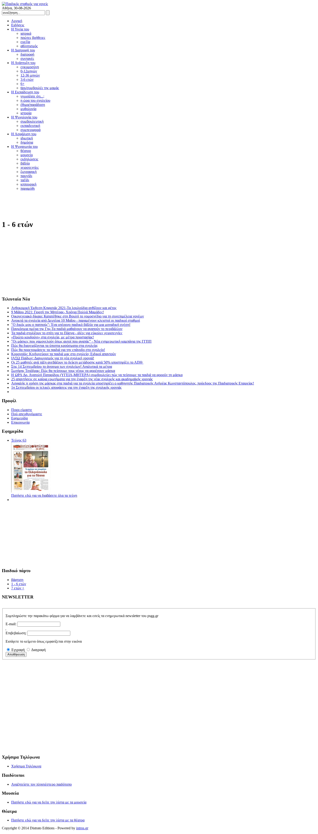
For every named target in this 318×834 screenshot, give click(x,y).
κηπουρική (28, 184)
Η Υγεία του (20, 29)
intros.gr (82, 828)
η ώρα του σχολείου (35, 100)
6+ (22, 84)
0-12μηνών (28, 71)
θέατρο (25, 151)
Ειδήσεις (17, 25)
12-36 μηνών (30, 75)
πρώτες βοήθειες (32, 38)
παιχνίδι (26, 176)
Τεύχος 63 (18, 440)
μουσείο (26, 155)
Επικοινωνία (20, 422)
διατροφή (27, 54)
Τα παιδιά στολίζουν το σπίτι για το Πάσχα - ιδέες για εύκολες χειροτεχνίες (66, 333)
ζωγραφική (28, 172)
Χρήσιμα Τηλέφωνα (26, 766)
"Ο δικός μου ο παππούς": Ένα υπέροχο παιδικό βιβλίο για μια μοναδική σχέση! (70, 325)
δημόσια (26, 142)
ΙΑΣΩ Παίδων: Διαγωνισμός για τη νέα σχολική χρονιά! (52, 358)
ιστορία (25, 113)
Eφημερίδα (19, 418)
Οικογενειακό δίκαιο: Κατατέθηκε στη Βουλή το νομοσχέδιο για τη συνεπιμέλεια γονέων (77, 316)
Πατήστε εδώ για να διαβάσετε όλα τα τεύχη (44, 495)
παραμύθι (27, 188)
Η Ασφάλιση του (23, 134)
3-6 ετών (27, 79)
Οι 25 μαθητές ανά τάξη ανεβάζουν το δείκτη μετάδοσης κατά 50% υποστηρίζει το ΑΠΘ (77, 362)
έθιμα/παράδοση (32, 105)
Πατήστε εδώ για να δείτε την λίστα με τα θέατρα (48, 820)
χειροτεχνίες (29, 167)
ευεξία (25, 42)
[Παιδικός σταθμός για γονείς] (25, 4)
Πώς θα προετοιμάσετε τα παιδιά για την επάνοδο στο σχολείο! (58, 350)
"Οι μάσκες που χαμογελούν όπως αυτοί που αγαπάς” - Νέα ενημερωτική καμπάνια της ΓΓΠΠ (81, 341)
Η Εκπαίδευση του (25, 92)
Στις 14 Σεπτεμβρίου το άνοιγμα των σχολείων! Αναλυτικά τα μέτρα (61, 366)
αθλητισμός (29, 46)
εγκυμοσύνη (29, 67)
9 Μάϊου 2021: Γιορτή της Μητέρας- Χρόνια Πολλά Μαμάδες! (57, 312)
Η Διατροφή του (23, 50)
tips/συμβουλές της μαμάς (39, 88)
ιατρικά (25, 33)
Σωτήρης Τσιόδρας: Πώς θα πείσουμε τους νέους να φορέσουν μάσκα (63, 371)
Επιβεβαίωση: (16, 633)
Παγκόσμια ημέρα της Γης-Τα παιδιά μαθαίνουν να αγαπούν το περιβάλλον (66, 329)
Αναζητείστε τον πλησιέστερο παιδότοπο (41, 784)
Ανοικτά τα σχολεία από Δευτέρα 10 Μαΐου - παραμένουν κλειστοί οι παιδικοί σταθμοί (75, 320)
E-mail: (11, 624)
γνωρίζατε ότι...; (32, 96)
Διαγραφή (38, 650)
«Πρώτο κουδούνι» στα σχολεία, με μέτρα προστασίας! (52, 337)
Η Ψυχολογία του (24, 117)
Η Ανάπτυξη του (23, 63)
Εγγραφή (18, 650)
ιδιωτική (26, 138)
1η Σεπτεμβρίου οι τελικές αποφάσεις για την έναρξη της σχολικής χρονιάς (66, 387)
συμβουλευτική (32, 121)
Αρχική (16, 21)
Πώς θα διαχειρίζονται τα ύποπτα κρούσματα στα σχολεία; (54, 346)
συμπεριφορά (30, 130)
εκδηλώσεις (29, 159)
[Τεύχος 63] (31, 491)
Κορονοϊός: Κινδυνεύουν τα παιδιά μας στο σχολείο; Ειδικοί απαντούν (63, 354)
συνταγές (27, 59)
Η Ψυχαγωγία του (24, 147)
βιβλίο (25, 163)
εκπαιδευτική (30, 126)
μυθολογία (28, 109)
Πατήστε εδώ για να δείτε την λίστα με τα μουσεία (48, 802)
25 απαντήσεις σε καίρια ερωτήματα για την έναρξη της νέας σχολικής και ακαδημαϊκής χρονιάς (82, 379)
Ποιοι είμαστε (21, 410)
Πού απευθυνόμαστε (26, 414)
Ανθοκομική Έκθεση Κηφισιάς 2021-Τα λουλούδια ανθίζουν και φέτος (63, 308)
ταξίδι (24, 180)
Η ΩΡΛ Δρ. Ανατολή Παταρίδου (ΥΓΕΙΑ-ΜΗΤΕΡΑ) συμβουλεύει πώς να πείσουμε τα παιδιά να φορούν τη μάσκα (97, 375)
